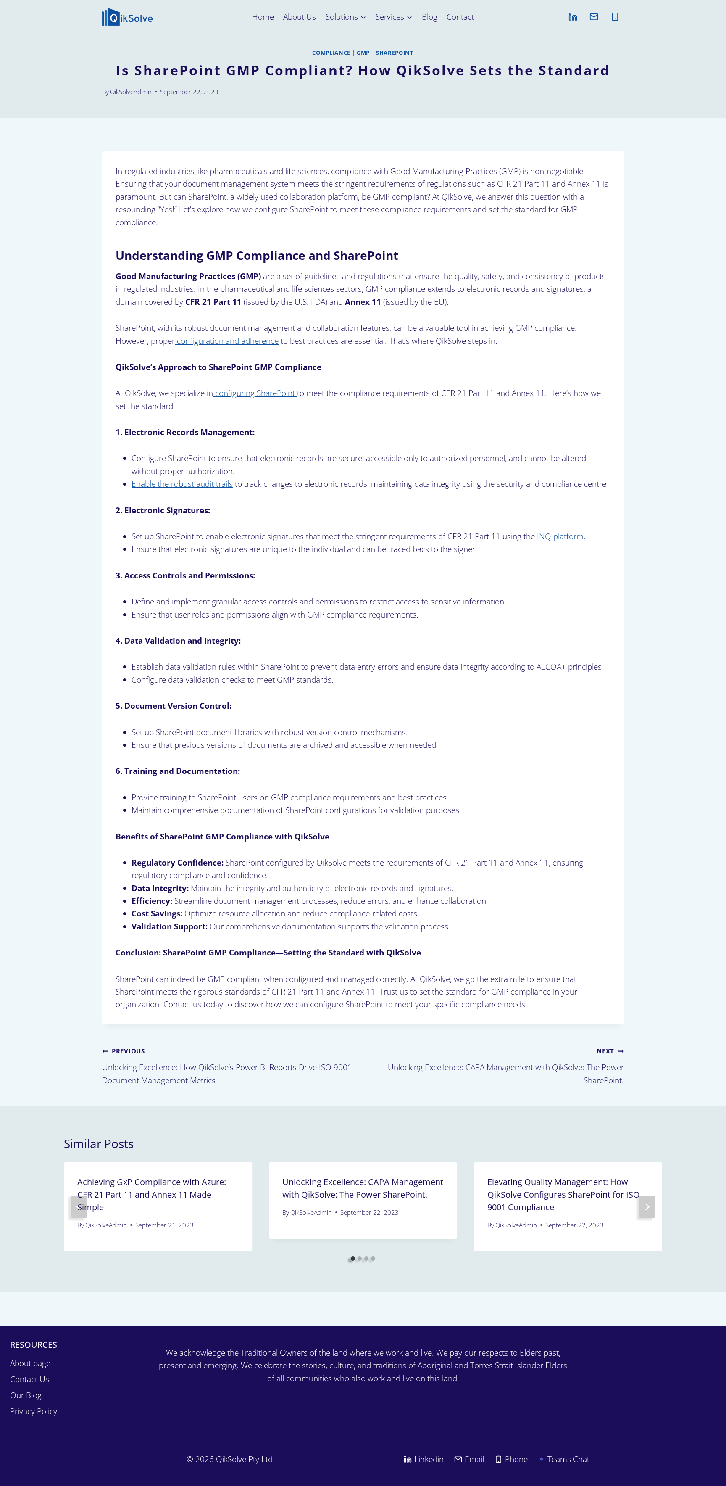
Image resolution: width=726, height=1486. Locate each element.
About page (30, 1363)
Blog (429, 16)
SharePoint (395, 52)
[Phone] (615, 17)
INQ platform (560, 536)
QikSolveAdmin (131, 91)
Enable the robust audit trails (182, 483)
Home (263, 16)
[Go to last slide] (79, 1207)
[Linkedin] (573, 17)
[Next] (647, 1207)
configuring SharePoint (255, 393)
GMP (363, 52)
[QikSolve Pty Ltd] (127, 17)
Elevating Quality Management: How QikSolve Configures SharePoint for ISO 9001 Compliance (563, 1194)
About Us (299, 16)
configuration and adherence (227, 340)
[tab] (353, 1258)
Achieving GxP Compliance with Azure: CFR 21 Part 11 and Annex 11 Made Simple (151, 1194)
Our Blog (26, 1395)
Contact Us (29, 1379)
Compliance (331, 52)
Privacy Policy (33, 1411)
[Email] (594, 17)
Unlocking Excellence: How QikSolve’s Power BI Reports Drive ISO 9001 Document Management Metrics (227, 1066)
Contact (460, 16)
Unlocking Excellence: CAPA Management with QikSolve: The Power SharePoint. (506, 1066)
